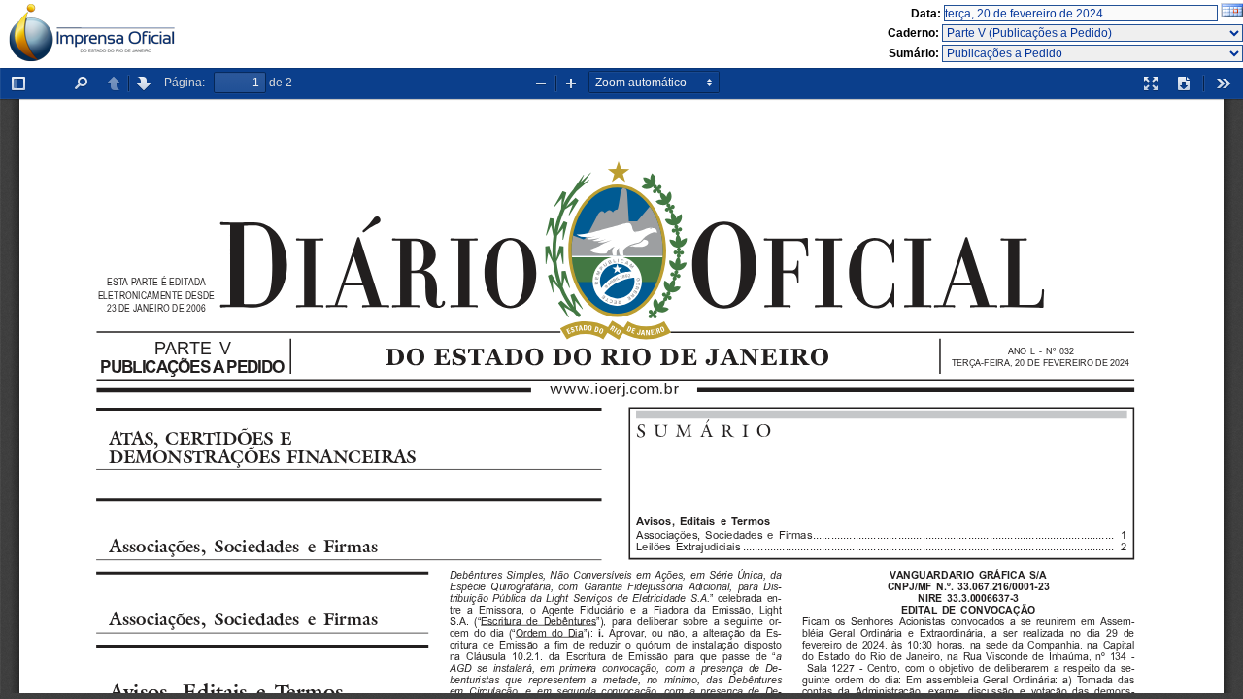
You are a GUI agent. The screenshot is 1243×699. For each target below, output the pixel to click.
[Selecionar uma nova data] (1232, 13)
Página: (184, 82)
